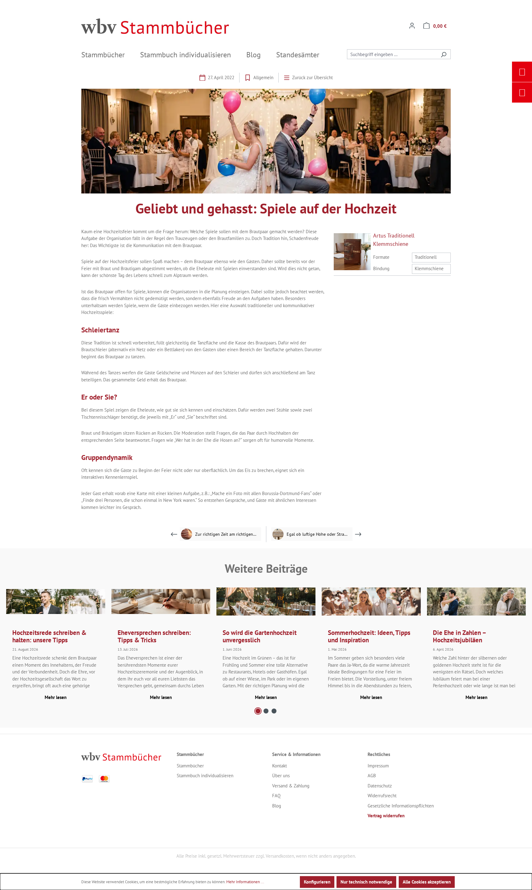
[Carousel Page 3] (274, 711)
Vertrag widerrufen (386, 816)
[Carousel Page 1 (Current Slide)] (258, 711)
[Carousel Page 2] (266, 711)
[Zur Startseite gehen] (155, 26)
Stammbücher (190, 766)
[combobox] (392, 54)
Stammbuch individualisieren (205, 775)
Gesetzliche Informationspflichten (401, 806)
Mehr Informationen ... (245, 881)
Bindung (381, 268)
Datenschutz (380, 786)
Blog (276, 806)
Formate (381, 257)
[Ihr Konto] (412, 26)
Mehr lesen (55, 697)
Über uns (281, 775)
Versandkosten (280, 856)
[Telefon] (522, 92)
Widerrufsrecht (382, 796)
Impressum (378, 766)
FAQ (276, 796)
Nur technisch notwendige (366, 882)
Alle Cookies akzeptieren (427, 882)
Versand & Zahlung (290, 786)
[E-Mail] (522, 72)
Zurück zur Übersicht (312, 77)
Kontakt (279, 766)
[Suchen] (444, 54)
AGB (372, 775)
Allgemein (263, 77)
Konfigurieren (317, 882)
